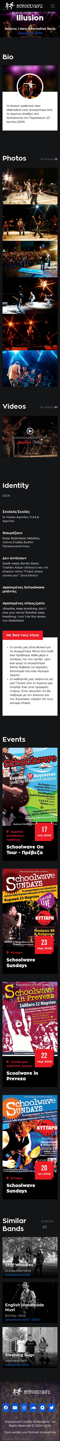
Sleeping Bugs (19, 1355)
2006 (38, 33)
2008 (26, 1274)
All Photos (47, 159)
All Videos (47, 407)
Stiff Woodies (19, 1265)
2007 (26, 1319)
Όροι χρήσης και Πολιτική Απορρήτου (30, 1432)
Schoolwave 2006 (25, 438)
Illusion (24, 442)
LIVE (44, 438)
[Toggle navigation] (52, 6)
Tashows (24, 1439)
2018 (25, 1365)
